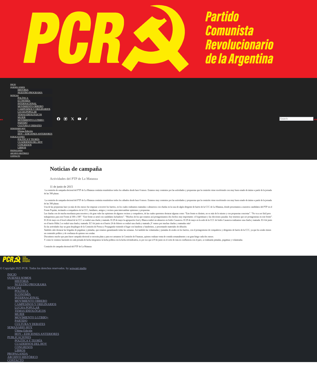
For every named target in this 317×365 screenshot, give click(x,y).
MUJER (21, 117)
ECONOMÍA (24, 101)
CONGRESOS (25, 145)
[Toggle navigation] (1, 119)
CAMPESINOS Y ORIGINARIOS (34, 109)
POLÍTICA (23, 98)
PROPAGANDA (16, 150)
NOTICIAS (14, 95)
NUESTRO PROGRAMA (30, 92)
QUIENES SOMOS (17, 87)
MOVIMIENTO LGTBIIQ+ (31, 120)
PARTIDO (22, 123)
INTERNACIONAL (27, 103)
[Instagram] (65, 118)
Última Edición (25, 131)
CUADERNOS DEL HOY (30, 142)
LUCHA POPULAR (27, 112)
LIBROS (22, 147)
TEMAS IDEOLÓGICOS (30, 114)
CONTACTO (15, 156)
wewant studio (78, 268)
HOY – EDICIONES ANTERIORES (35, 134)
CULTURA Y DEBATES (30, 125)
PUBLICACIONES (17, 137)
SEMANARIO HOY (17, 128)
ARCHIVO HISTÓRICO (19, 153)
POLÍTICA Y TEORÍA (28, 139)
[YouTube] (79, 118)
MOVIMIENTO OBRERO (30, 106)
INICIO (13, 84)
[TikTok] (86, 118)
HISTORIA (23, 90)
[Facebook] (58, 118)
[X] (72, 118)
